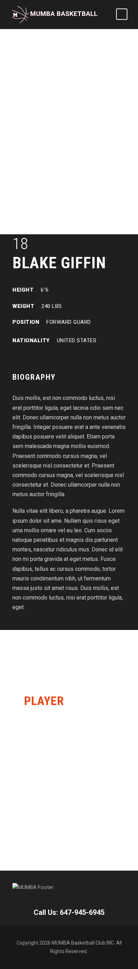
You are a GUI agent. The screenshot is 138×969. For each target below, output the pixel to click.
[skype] (39, 357)
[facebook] (14, 357)
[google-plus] (27, 357)
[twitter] (52, 357)
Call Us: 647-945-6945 (69, 912)
